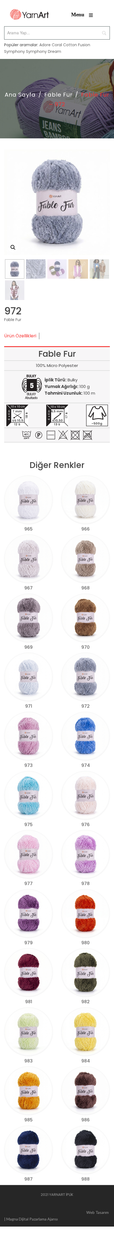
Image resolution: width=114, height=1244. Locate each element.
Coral (57, 45)
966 (85, 529)
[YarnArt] (29, 14)
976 (85, 824)
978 (85, 883)
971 (28, 706)
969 (28, 647)
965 (28, 529)
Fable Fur (58, 95)
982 (85, 1002)
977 (28, 883)
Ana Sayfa (20, 95)
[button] (13, 247)
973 (28, 765)
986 (85, 1120)
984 (85, 1061)
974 (85, 765)
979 (28, 943)
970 (85, 647)
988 (85, 1179)
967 (28, 588)
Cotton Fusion (76, 45)
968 (85, 588)
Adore (45, 45)
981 (28, 1002)
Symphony (14, 51)
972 (85, 706)
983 (28, 1061)
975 (28, 824)
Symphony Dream (43, 51)
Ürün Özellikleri (20, 336)
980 (85, 943)
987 (28, 1179)
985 (28, 1120)
